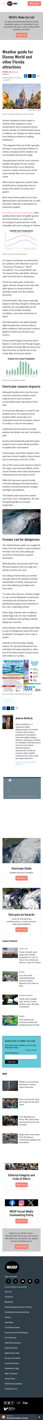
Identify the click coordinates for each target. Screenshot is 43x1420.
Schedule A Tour (11, 1389)
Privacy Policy (10, 1379)
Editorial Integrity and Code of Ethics (21, 1177)
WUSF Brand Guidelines (13, 1384)
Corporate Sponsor (12, 1363)
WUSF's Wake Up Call (21, 17)
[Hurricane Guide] (21, 850)
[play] (3, 1417)
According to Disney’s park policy (17, 212)
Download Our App (12, 1368)
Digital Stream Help (12, 1353)
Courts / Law (23, 949)
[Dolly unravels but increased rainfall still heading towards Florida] (10, 1020)
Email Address (12, 1053)
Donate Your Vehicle (12, 1358)
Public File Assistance (13, 1343)
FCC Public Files (10, 1338)
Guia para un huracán (21, 914)
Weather (8, 701)
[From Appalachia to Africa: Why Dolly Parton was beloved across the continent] (10, 1121)
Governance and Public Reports (16, 1333)
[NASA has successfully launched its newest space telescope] (10, 1086)
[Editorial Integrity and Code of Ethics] (21, 1166)
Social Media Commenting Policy (17, 1312)
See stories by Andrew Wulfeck (26, 763)
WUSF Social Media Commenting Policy (22, 1213)
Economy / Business (25, 995)
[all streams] (40, 1417)
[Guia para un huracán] (21, 898)
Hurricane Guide (21, 868)
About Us (8, 1292)
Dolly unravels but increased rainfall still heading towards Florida (29, 1022)
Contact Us (9, 1297)
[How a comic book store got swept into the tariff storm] (10, 1103)
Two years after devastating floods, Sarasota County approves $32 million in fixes (29, 980)
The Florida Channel (12, 1327)
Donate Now (21, 1246)
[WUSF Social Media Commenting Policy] (21, 1202)
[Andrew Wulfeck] (7, 722)
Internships (9, 1322)
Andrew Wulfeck (24, 718)
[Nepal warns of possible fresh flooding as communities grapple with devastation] (10, 1138)
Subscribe (21, 35)
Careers (8, 1317)
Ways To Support (11, 1373)
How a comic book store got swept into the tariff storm (29, 1102)
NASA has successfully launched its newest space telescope (29, 1084)
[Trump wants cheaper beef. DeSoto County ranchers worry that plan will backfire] (10, 1000)
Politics (21, 972)
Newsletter (9, 1302)
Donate (35, 3)
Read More (22, 1184)
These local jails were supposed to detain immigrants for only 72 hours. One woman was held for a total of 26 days (30, 957)
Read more (22, 878)
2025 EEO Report (11, 1348)
